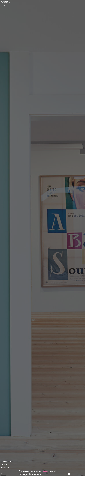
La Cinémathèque (6, 461)
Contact (2, 473)
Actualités (3, 466)
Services (3, 469)
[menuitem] (6, 461)
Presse (2, 472)
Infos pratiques (5, 467)
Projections (4, 463)
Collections (4, 464)
